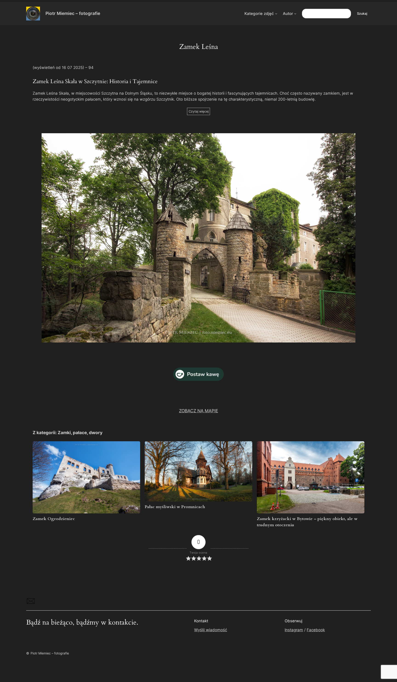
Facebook (316, 630)
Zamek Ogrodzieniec (54, 519)
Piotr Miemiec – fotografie (72, 13)
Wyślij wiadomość (210, 630)
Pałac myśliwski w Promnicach (175, 507)
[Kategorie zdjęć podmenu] (276, 13)
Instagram (294, 630)
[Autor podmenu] (295, 13)
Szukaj (362, 13)
